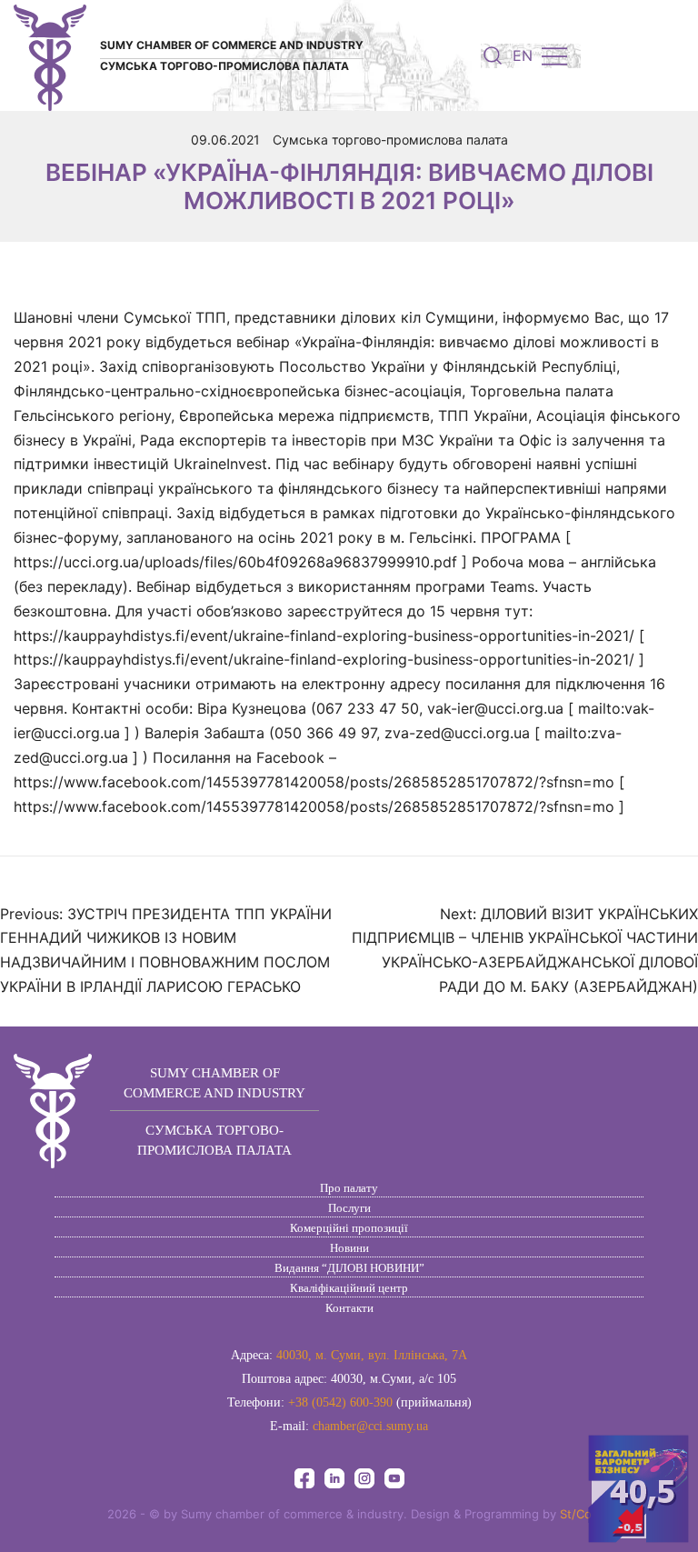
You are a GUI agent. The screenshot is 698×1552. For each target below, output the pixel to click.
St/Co (576, 1514)
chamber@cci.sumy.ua (370, 1426)
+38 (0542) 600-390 (340, 1402)
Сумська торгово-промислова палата (390, 139)
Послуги (349, 1208)
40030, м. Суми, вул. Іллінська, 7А (371, 1355)
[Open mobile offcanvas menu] (554, 56)
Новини (349, 1248)
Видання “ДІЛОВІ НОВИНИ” (349, 1268)
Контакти (349, 1308)
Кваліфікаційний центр (349, 1288)
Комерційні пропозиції (349, 1228)
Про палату (349, 1188)
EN (523, 55)
